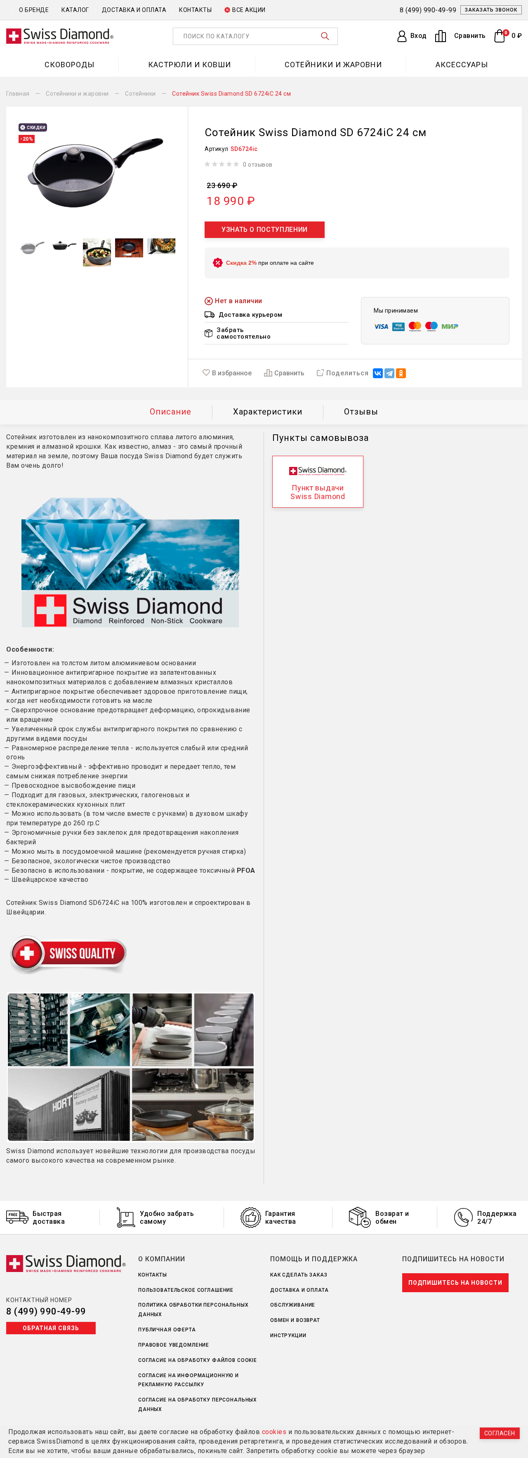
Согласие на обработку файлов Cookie (197, 1360)
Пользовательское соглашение (185, 1290)
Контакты (195, 10)
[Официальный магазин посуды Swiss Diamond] (59, 36)
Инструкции (288, 1335)
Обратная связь (51, 1328)
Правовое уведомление (173, 1345)
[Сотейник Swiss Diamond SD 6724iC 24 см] (97, 172)
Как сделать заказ (299, 1275)
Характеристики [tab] (267, 412)
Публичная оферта (167, 1330)
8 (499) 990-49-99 (46, 1311)
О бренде (34, 10)
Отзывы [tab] (361, 412)
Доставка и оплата (134, 10)
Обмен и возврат (295, 1320)
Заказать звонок (491, 10)
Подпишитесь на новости (455, 1282)
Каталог (75, 10)
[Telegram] (389, 373)
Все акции (249, 10)
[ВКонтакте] (378, 373)
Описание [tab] (170, 412)
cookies (274, 1432)
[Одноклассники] (401, 373)
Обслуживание (292, 1305)
